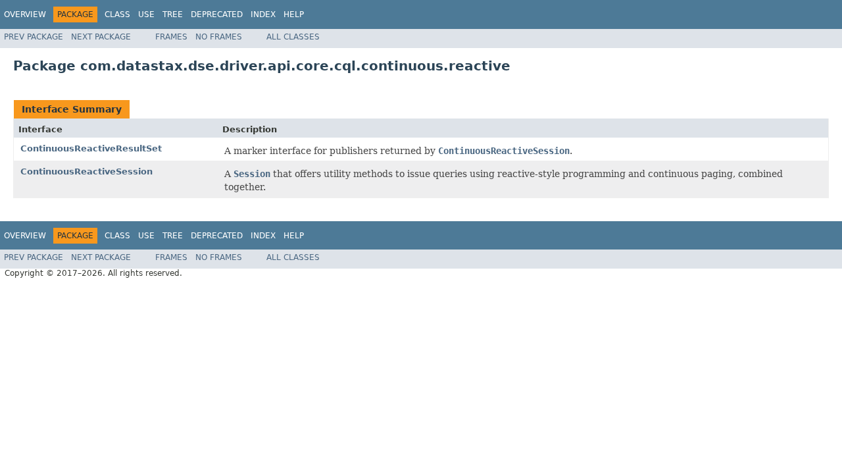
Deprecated (217, 14)
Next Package (101, 36)
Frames (171, 36)
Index (263, 14)
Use (146, 14)
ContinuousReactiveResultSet (91, 148)
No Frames (218, 36)
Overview (25, 14)
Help (294, 14)
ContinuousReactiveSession (86, 171)
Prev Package (33, 36)
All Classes (293, 36)
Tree (172, 14)
